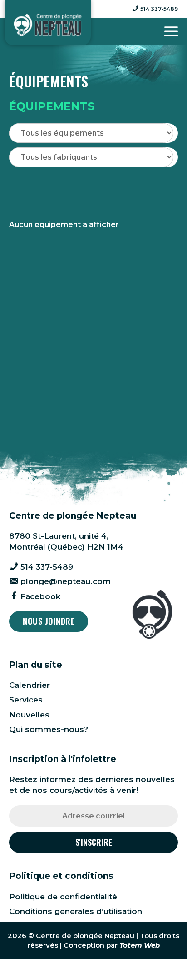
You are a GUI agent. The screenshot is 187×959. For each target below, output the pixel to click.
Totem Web (139, 945)
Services (26, 699)
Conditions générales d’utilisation (75, 911)
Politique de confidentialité (63, 896)
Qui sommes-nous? (48, 729)
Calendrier (29, 685)
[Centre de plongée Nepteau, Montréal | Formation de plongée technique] (48, 25)
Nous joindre (48, 621)
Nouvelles (29, 714)
